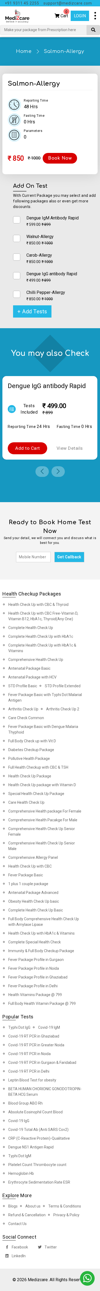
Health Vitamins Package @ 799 (35, 995)
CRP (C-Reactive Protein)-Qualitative (39, 1138)
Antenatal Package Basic (29, 668)
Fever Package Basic (25, 875)
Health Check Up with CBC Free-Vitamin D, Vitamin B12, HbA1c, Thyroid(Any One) (43, 616)
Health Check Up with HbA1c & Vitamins (41, 933)
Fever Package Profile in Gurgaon (36, 959)
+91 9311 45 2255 (22, 3)
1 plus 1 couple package (28, 884)
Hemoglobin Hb (21, 1173)
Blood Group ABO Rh (25, 1103)
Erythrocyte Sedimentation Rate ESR (39, 1182)
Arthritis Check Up (23, 709)
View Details (70, 448)
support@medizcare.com (67, 3)
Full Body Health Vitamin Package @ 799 (42, 1003)
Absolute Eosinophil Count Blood (35, 1112)
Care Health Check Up (26, 802)
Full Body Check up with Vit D (32, 741)
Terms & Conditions (64, 1206)
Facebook (19, 1247)
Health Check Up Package (29, 776)
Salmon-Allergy (64, 51)
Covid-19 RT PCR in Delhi (28, 1071)
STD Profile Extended (63, 686)
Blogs (13, 1206)
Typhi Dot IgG (19, 1027)
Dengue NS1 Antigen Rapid (31, 1147)
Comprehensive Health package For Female (44, 811)
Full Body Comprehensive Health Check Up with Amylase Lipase (43, 922)
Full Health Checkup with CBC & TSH (38, 767)
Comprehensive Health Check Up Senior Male (41, 846)
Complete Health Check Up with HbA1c (40, 636)
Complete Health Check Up (30, 628)
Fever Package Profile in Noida (33, 968)
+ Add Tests (32, 311)
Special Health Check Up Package (36, 794)
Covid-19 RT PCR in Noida (29, 1054)
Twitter (50, 1247)
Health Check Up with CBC (30, 866)
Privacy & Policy (66, 1215)
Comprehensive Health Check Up (35, 659)
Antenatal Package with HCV (32, 677)
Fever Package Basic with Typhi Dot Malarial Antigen (45, 697)
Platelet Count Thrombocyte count (37, 1165)
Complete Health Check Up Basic (35, 910)
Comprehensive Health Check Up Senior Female (41, 831)
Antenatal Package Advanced (33, 892)
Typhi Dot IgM (19, 1156)
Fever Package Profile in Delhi (33, 986)
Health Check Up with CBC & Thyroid (38, 604)
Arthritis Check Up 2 (62, 709)
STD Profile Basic (22, 686)
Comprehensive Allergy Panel (33, 857)
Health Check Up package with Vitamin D (42, 785)
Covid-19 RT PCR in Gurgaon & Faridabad (42, 1062)
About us (33, 1206)
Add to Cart (27, 448)
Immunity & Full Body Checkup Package (41, 951)
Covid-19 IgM (49, 1027)
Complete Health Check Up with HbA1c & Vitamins (42, 648)
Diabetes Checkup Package (31, 750)
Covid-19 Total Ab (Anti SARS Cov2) (38, 1129)
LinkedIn (18, 1256)
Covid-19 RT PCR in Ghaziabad (33, 1036)
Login (80, 15)
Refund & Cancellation (27, 1215)
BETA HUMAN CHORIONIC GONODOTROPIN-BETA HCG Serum (45, 1092)
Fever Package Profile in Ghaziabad (37, 977)
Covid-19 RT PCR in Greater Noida (36, 1045)
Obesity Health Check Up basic (33, 901)
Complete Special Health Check (34, 942)
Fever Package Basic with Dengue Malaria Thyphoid (43, 729)
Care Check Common (26, 718)
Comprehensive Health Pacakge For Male (42, 820)
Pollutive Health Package (29, 758)
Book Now (60, 158)
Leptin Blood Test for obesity (32, 1080)
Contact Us (17, 1224)
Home (23, 51)
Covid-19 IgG (18, 1121)
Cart (63, 14)
